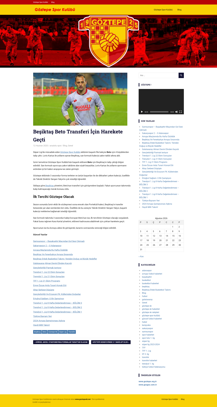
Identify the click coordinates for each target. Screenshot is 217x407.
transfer (145, 357)
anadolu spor (55, 145)
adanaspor (147, 270)
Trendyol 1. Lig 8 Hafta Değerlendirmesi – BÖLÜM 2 (57, 307)
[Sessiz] (176, 112)
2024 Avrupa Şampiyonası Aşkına (49, 320)
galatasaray (147, 299)
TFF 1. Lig (146, 351)
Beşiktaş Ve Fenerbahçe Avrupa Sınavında (53, 254)
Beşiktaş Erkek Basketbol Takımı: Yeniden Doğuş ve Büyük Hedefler (65, 259)
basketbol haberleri (150, 283)
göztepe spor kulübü (151, 315)
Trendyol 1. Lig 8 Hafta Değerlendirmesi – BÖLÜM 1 (57, 312)
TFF (144, 348)
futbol (144, 296)
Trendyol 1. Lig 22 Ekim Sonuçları (49, 272)
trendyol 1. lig (148, 364)
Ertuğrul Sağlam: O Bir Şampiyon (48, 298)
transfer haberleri (149, 360)
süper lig (146, 341)
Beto (44, 332)
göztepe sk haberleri (151, 309)
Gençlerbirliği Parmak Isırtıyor (47, 267)
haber (144, 322)
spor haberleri (148, 335)
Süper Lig (62, 332)
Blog (52, 2)
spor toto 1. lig (148, 338)
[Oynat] (142, 112)
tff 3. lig (145, 354)
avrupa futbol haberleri (152, 274)
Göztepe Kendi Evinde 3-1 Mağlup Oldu (110, 342)
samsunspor (147, 331)
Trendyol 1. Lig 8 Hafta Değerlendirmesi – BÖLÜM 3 (57, 303)
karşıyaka (146, 325)
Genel (70, 145)
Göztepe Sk (52, 332)
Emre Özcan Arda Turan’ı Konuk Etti (49, 285)
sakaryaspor (147, 328)
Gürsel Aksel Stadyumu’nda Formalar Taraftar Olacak (62, 342)
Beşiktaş (49, 185)
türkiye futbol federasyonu (153, 367)
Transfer (71, 332)
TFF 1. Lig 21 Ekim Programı (46, 281)
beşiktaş (145, 286)
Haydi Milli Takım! (41, 325)
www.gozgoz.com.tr (148, 385)
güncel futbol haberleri (152, 319)
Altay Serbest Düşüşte (43, 290)
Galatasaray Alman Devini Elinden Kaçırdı (52, 263)
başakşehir (147, 277)
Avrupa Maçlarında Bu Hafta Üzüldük (50, 250)
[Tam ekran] (180, 112)
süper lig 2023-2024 (151, 344)
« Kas (141, 256)
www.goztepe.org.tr (148, 381)
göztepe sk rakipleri (150, 312)
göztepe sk (147, 306)
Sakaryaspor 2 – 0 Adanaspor (47, 245)
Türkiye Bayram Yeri (42, 316)
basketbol (146, 280)
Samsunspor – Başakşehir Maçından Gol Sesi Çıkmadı (59, 241)
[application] (161, 101)
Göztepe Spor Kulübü (40, 2)
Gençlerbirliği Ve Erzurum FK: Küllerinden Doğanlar (57, 294)
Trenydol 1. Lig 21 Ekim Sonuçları (49, 276)
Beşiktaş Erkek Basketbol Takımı (156, 290)
